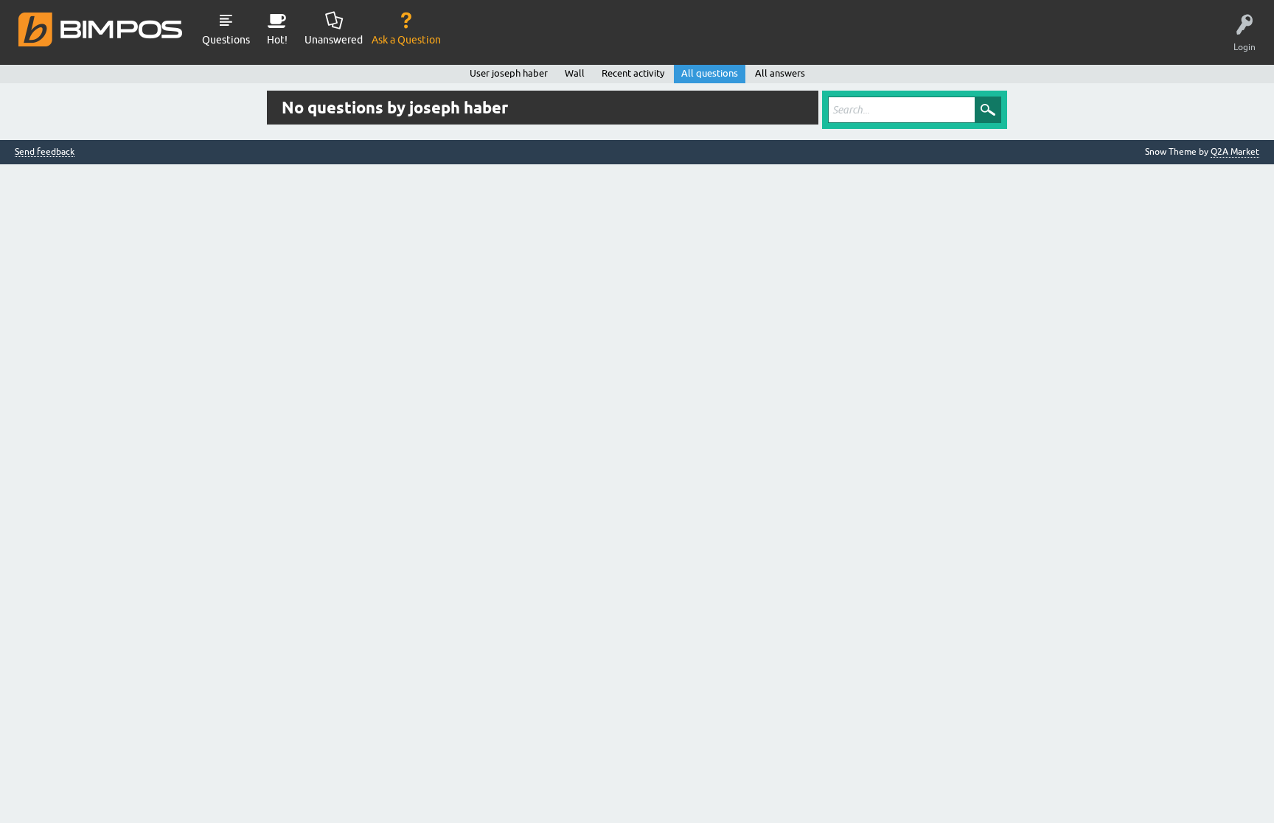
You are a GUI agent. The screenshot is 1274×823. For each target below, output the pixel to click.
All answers (780, 73)
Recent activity (633, 73)
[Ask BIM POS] (101, 29)
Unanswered (333, 40)
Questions (226, 40)
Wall (575, 73)
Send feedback (44, 152)
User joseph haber (509, 73)
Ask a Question (406, 40)
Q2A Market (1235, 152)
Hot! (277, 40)
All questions (709, 73)
